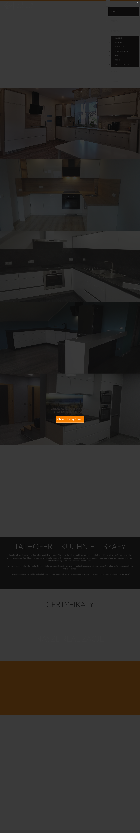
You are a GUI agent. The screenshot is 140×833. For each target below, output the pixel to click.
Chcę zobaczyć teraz (70, 419)
